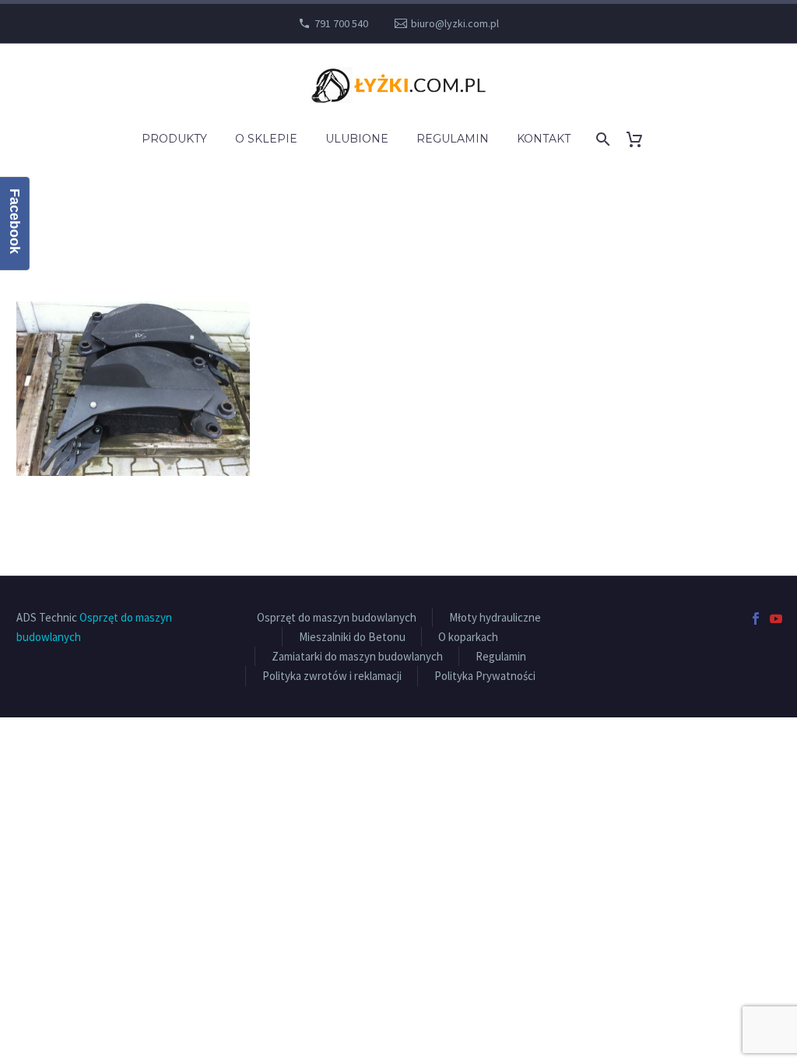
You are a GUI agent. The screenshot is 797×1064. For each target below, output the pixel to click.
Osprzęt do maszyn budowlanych (336, 617)
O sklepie (266, 139)
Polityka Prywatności (484, 675)
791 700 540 (341, 23)
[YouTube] (776, 618)
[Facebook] (756, 618)
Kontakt (544, 139)
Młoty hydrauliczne (495, 617)
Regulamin (452, 139)
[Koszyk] (641, 139)
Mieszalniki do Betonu (352, 636)
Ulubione (356, 139)
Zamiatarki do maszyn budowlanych (357, 656)
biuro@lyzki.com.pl (455, 23)
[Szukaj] (602, 139)
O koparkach (468, 636)
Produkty (174, 139)
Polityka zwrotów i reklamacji (332, 675)
